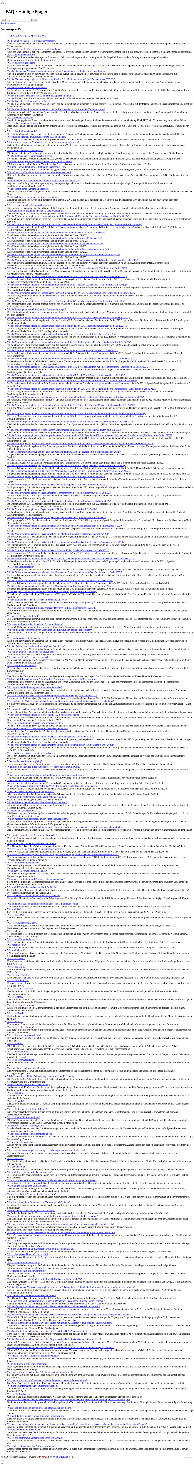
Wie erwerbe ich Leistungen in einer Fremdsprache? (32, 753)
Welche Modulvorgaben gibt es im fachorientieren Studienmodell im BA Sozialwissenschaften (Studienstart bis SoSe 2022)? (66, 301)
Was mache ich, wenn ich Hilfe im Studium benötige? (33, 1355)
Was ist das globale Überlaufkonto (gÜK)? (27, 1254)
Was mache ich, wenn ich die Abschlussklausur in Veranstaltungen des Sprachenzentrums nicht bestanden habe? (60, 1224)
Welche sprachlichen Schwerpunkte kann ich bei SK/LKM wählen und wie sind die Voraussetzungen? (56, 109)
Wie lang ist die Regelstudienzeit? (23, 616)
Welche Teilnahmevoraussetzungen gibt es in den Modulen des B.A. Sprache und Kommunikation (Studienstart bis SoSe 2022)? (68, 471)
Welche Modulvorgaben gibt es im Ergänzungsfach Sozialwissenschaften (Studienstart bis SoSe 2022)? (56, 517)
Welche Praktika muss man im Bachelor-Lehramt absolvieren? (37, 599)
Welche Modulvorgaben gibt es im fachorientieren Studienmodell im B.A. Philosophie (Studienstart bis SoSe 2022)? (62, 350)
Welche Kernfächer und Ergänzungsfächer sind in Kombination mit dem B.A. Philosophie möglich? (55, 243)
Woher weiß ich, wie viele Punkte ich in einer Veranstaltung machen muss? (43, 180)
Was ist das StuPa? (16, 966)
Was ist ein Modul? (16, 1013)
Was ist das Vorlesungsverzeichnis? (24, 1035)
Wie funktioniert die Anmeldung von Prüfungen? (30, 651)
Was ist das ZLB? (15, 1092)
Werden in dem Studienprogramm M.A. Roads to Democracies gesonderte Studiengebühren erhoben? (56, 1301)
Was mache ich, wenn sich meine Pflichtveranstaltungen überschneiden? (41, 1372)
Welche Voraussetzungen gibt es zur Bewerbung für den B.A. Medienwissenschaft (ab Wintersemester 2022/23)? (61, 79)
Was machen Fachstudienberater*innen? (26, 1270)
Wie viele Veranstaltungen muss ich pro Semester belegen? (35, 723)
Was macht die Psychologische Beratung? (27, 1068)
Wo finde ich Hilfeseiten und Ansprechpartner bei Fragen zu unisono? (40, 1249)
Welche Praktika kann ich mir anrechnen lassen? (30, 156)
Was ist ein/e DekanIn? (18, 975)
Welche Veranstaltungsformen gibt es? (25, 1125)
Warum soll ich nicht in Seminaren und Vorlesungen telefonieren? (38, 1202)
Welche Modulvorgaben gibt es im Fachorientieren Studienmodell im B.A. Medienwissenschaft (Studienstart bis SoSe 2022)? (67, 276)
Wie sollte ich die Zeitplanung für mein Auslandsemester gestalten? (39, 172)
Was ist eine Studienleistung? (21, 54)
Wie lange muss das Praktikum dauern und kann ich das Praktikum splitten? (43, 903)
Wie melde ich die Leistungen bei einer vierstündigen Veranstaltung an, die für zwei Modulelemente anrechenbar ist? (63, 854)
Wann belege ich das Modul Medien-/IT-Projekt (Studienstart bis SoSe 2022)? (44, 1279)
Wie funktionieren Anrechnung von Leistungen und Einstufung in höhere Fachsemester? (49, 629)
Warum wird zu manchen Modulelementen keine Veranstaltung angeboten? (43, 142)
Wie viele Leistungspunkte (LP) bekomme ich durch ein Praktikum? (39, 161)
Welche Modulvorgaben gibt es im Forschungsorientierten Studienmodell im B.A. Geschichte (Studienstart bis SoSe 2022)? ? (67, 325)
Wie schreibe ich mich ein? (20, 117)
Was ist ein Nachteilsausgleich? (22, 923)
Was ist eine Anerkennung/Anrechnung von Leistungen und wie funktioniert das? (46, 1150)
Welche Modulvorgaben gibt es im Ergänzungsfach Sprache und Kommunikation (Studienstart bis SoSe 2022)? (60, 745)
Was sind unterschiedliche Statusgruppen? (27, 1186)
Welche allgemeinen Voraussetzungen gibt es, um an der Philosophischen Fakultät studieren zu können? (56, 71)
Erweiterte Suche (8, 23)
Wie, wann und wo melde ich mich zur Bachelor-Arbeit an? (35, 210)
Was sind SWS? (15, 909)
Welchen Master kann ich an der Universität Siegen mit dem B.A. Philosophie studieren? (49, 1331)
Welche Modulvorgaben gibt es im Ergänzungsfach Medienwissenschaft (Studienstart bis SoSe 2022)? (56, 476)
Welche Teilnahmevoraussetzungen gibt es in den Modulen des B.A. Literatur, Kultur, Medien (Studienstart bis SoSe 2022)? (66, 465)
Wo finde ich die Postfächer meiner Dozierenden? (31, 1210)
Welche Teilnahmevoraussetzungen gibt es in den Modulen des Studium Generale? (46, 460)
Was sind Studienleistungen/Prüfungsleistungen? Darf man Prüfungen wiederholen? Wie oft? (51, 608)
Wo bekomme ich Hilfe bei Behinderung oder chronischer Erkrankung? (41, 1076)
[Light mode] (185, 1457)
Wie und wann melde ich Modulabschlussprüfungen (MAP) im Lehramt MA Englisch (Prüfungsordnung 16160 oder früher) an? (68, 1399)
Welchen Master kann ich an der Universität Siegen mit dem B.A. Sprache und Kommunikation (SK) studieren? (60, 1347)
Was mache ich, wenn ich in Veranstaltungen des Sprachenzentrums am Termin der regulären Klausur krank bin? (61, 1232)
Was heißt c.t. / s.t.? (16, 944)
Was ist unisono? (15, 1240)
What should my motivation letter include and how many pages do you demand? (45, 775)
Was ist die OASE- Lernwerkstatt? (23, 1117)
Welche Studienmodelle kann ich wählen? (27, 87)
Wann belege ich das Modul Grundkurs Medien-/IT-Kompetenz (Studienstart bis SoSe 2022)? (52, 591)
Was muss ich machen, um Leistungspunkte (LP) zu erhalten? (36, 136)
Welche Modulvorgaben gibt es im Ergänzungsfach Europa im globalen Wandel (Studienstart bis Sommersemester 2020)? (65, 525)
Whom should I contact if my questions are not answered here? (37, 797)
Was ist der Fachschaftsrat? (20, 988)
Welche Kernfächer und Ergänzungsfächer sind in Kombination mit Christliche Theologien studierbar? (56, 232)
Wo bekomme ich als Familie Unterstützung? (28, 1084)
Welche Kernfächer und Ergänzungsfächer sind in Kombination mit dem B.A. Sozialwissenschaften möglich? (59, 249)
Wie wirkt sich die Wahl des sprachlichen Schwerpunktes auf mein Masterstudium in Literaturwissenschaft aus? (60, 701)
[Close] (2, 1460)
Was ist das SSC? (15, 914)
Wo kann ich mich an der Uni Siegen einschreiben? (31, 41)
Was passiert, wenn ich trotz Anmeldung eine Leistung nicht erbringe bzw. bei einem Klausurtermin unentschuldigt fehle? (65, 827)
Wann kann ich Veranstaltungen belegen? (27, 871)
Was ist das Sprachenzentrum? (21, 665)
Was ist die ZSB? (15, 1101)
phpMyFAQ (62, 1457)
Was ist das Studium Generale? (22, 131)
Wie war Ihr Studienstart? (19, 1394)
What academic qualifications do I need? (26, 780)
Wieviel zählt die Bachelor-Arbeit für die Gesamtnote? (33, 197)
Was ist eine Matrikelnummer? (21, 1005)
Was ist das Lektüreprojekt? (20, 566)
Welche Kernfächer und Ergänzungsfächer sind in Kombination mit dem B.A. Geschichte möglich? (54, 238)
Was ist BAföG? (15, 997)
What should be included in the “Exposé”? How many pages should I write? (43, 766)
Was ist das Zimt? (15, 673)
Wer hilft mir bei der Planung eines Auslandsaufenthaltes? (34, 687)
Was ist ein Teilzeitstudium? (20, 1027)
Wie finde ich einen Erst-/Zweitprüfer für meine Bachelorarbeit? (37, 728)
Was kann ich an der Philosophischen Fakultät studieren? (34, 49)
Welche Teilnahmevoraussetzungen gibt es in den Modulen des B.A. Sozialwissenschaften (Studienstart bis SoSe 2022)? (64, 572)
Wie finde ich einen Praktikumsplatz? (25, 150)
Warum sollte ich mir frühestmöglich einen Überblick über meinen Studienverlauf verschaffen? (52, 1216)
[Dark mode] (188, 1457)
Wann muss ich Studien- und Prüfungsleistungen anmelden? (36, 879)
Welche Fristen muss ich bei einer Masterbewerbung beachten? (37, 802)
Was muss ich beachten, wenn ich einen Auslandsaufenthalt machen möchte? (44, 709)
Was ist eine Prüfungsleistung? (21, 62)
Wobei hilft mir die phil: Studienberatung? (27, 1364)
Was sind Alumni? (16, 950)
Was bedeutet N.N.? (17, 1166)
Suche (34, 20)
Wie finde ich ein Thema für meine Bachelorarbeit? (31, 843)
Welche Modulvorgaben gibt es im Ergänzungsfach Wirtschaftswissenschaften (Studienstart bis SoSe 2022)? (59, 501)
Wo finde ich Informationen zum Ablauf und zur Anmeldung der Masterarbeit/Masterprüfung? (52, 679)
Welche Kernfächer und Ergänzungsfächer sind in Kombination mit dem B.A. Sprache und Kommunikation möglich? (63, 254)
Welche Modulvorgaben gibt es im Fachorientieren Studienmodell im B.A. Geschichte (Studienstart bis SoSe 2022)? (62, 334)
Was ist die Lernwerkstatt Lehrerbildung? (27, 1109)
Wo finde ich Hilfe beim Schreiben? (24, 1429)
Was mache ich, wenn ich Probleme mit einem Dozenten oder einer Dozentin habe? (47, 1380)
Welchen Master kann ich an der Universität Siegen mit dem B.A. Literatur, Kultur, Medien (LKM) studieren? (59, 1322)
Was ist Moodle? (15, 931)
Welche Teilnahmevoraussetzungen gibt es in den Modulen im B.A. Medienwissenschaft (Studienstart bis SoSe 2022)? (64, 451)
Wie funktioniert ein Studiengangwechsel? (27, 638)
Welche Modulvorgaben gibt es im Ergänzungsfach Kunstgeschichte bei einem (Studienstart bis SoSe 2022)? (59, 493)
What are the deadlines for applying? (24, 761)
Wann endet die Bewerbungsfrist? (23, 810)
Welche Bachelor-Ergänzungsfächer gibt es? (28, 101)
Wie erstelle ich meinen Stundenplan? (25, 123)
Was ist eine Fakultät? (17, 1051)
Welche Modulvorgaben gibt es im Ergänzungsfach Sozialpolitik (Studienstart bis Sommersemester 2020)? (58, 534)
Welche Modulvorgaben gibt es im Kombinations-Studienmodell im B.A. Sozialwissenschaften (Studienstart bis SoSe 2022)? (67, 284)
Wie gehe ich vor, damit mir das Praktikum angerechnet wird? (36, 167)
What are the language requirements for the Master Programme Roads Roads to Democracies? (52, 786)
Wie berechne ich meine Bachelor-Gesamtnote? (30, 205)
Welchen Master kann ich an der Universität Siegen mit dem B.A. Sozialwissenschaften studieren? (54, 1339)
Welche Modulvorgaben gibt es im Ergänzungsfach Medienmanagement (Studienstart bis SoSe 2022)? (56, 484)
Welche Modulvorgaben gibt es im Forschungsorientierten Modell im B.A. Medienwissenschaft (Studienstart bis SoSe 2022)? (67, 268)
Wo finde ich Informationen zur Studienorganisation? (32, 1385)
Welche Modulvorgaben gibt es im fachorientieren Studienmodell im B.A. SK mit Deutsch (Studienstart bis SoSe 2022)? (64, 430)
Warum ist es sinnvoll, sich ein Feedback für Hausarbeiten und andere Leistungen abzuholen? (52, 1180)
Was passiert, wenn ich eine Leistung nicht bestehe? (32, 835)
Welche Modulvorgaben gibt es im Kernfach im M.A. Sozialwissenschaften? (43, 714)
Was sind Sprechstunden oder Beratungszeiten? (29, 1172)
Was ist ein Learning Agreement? (23, 862)
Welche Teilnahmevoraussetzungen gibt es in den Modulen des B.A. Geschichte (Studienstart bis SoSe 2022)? (60, 580)
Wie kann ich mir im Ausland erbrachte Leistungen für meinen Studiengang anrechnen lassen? (52, 695)
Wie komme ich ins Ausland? (21, 1142)
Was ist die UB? (15, 1043)
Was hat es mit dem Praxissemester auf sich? (28, 657)
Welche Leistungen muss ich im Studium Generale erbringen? (36, 309)
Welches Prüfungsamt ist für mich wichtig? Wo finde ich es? (36, 646)
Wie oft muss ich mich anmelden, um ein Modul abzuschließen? (37, 818)
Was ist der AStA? (16, 958)
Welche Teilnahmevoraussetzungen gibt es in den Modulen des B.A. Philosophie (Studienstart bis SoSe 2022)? (60, 586)
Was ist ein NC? (15, 1021)
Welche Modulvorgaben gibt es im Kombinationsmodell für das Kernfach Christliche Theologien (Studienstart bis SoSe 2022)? (68, 216)
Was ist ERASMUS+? (18, 980)
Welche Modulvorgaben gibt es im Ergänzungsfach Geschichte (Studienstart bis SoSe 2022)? (51, 736)
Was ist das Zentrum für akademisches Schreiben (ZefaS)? (35, 1438)
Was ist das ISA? (15, 1158)
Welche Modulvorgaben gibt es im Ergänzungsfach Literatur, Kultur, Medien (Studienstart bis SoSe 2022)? (58, 550)
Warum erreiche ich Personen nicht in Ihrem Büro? (31, 1194)
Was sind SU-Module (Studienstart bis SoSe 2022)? (32, 887)
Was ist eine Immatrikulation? (21, 1060)
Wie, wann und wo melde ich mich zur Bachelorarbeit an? (35, 624)
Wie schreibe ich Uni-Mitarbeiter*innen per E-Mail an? (33, 895)
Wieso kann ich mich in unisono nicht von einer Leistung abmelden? (40, 1407)
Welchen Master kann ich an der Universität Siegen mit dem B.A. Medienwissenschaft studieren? (53, 1306)
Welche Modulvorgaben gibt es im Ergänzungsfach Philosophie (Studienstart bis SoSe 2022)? (52, 509)
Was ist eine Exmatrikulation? (21, 939)
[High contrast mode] (191, 1457)
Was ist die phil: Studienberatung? (23, 1262)
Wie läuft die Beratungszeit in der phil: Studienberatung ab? (35, 1416)
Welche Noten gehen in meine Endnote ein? (28, 188)
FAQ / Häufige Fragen (27, 12)
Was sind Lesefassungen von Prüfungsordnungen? (31, 1446)
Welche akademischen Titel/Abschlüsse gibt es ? (30, 1133)
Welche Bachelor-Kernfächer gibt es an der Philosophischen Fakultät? (40, 95)
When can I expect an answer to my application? (30, 791)
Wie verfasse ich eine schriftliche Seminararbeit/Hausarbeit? (35, 849)
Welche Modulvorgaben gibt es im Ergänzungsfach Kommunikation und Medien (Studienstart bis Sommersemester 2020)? (66, 542)
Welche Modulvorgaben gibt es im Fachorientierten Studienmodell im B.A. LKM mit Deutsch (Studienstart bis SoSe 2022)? (66, 375)
